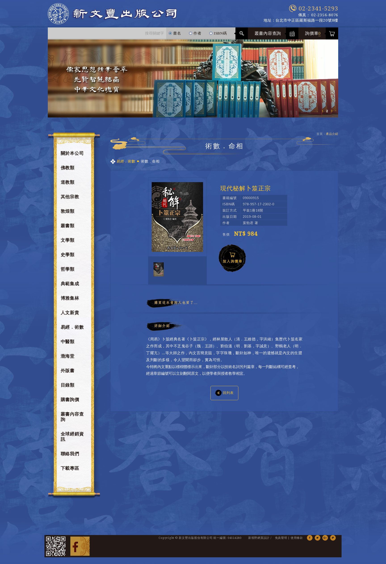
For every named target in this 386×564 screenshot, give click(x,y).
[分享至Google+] (325, 538)
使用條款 (297, 537)
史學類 (68, 254)
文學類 (68, 240)
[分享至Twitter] (317, 538)
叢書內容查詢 (268, 33)
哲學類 (68, 269)
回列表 (228, 393)
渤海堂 (68, 356)
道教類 (68, 182)
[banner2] (193, 78)
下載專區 (70, 468)
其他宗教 (70, 196)
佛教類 (68, 167)
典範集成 (70, 283)
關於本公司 (72, 153)
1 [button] (322, 111)
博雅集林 (70, 298)
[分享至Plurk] (333, 538)
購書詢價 (70, 399)
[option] (193, 78)
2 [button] (327, 111)
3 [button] (331, 111)
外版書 (68, 370)
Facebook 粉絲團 (80, 546)
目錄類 (68, 385)
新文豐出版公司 (112, 14)
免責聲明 (281, 537)
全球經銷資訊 (72, 436)
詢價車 (313, 33)
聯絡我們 (70, 453)
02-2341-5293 (318, 8)
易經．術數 (72, 327)
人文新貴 (70, 312)
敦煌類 (68, 211)
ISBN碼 (220, 33)
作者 (196, 33)
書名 (176, 33)
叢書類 (68, 225)
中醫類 (68, 341)
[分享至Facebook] (310, 538)
